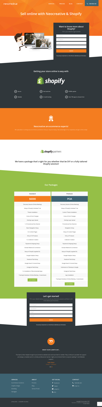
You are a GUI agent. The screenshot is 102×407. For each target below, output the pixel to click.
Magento (48, 10)
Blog (33, 386)
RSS (55, 392)
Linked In (56, 389)
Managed (48, 22)
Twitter (56, 386)
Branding (48, 20)
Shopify (48, 15)
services (51, 4)
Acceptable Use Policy (23, 401)
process (62, 4)
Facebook (56, 383)
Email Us (76, 386)
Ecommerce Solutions (52, 8)
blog (70, 4)
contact (80, 4)
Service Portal (35, 389)
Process (34, 383)
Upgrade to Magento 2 (52, 13)
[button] (32, 279)
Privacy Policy (14, 401)
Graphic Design (50, 17)
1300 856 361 (78, 383)
